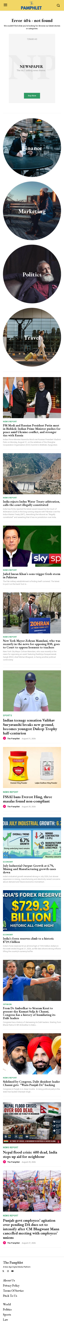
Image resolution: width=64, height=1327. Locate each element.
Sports (7, 715)
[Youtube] (12, 1271)
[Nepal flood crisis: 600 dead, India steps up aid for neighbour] (32, 1122)
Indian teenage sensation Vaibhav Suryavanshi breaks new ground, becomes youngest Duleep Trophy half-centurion (30, 727)
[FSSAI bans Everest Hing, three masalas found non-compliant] (32, 767)
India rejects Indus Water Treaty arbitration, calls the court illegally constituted (31, 503)
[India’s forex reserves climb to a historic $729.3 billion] (32, 910)
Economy (8, 862)
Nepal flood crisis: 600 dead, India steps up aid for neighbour (30, 1154)
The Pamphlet (13, 738)
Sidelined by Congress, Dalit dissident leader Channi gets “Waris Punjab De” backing (31, 1083)
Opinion (7, 1004)
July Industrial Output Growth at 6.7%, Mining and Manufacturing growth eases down (29, 869)
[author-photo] (5, 738)
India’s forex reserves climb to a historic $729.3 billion (28, 940)
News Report (10, 422)
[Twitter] (3, 1271)
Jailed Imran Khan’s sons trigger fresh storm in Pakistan (31, 575)
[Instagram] (8, 1271)
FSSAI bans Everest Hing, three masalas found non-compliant (27, 799)
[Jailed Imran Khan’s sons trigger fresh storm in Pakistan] (32, 546)
